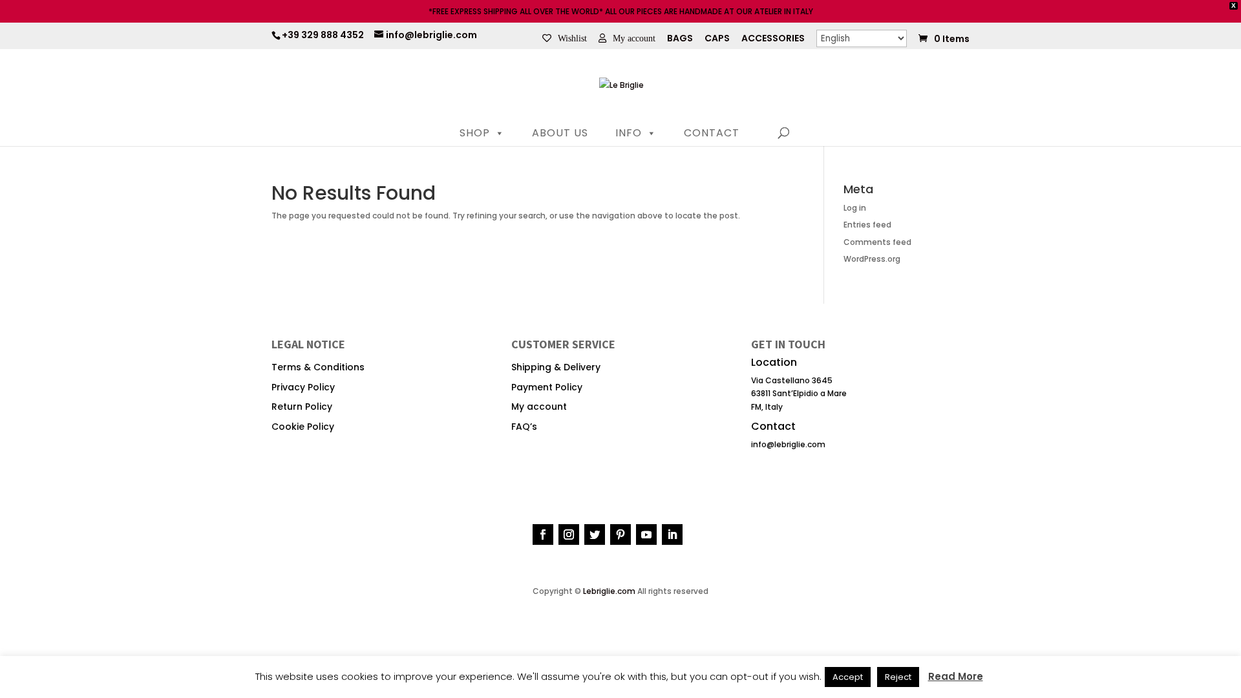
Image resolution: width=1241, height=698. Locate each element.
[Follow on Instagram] (568, 534)
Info (628, 132)
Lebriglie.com (609, 591)
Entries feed (867, 224)
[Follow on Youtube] (646, 534)
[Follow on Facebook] (543, 534)
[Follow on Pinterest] (620, 534)
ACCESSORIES (773, 39)
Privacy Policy (303, 387)
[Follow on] (698, 534)
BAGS (680, 39)
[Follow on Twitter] (594, 534)
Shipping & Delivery (555, 367)
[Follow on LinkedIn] (672, 534)
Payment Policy (546, 387)
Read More (955, 676)
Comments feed (877, 242)
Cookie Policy (302, 426)
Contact (711, 132)
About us (560, 132)
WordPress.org (871, 258)
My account (634, 38)
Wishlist (572, 38)
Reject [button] (898, 677)
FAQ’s (524, 426)
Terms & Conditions (318, 367)
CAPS (717, 39)
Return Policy (301, 406)
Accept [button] (848, 677)
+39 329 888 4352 (323, 34)
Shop (475, 132)
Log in (854, 207)
